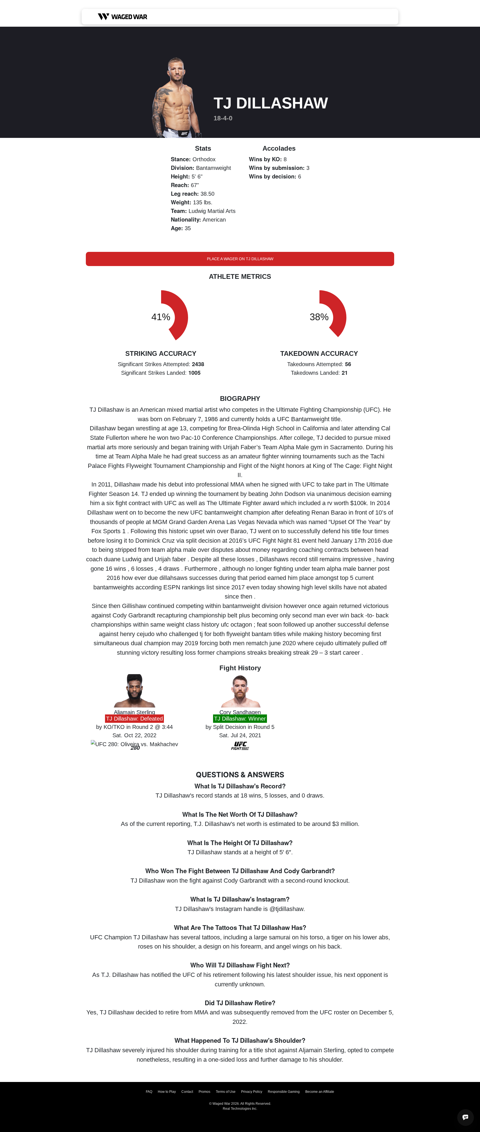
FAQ (149, 1092)
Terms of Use (226, 1092)
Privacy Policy (251, 1092)
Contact (187, 1092)
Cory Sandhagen (240, 712)
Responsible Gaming (284, 1092)
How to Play (167, 1092)
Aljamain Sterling (134, 712)
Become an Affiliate (319, 1092)
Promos (204, 1092)
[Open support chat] (465, 1117)
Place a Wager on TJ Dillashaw (240, 259)
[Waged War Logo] (123, 16)
